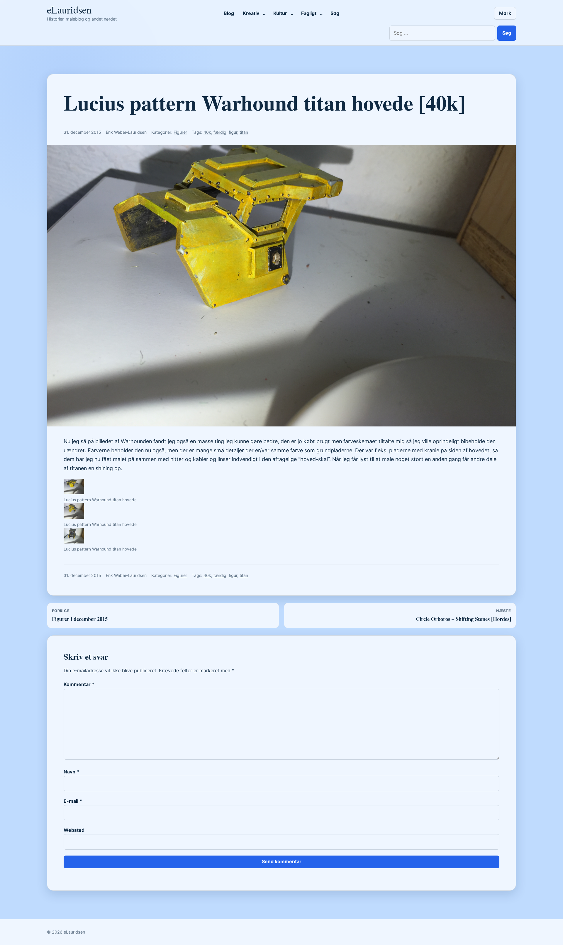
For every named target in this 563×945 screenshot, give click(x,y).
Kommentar (79, 684)
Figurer (180, 132)
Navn (71, 772)
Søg (334, 13)
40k (207, 132)
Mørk (505, 13)
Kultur (280, 13)
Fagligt (308, 13)
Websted (74, 830)
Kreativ (251, 13)
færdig (219, 132)
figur (233, 132)
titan (244, 132)
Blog (229, 13)
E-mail (73, 801)
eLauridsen (69, 9)
